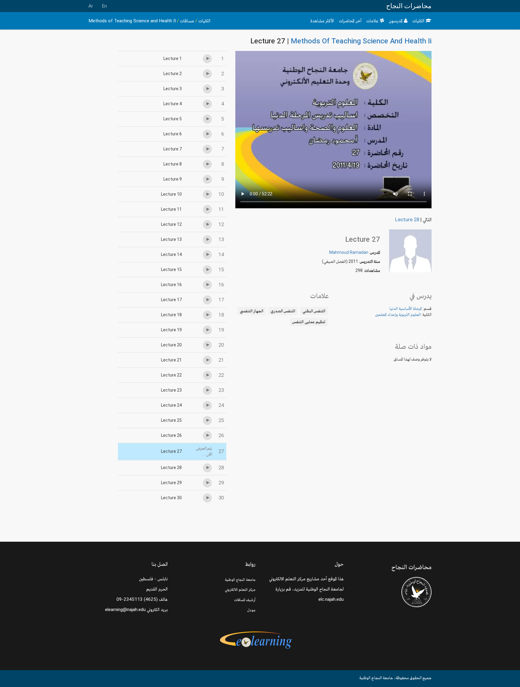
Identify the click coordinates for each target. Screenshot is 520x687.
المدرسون (396, 21)
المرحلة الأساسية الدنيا (405, 308)
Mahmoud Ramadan (348, 252)
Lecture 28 (407, 219)
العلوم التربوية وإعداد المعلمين (398, 314)
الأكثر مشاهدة (322, 21)
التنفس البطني (313, 310)
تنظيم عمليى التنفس (308, 321)
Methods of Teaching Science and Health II (132, 21)
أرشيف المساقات (244, 599)
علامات (373, 21)
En (104, 6)
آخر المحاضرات (350, 21)
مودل (251, 610)
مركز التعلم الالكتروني (240, 589)
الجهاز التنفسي (251, 310)
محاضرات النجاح (409, 6)
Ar (90, 6)
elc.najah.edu (331, 599)
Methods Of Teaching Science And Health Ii (361, 41)
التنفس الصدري (283, 310)
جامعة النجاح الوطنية (240, 579)
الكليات (419, 21)
